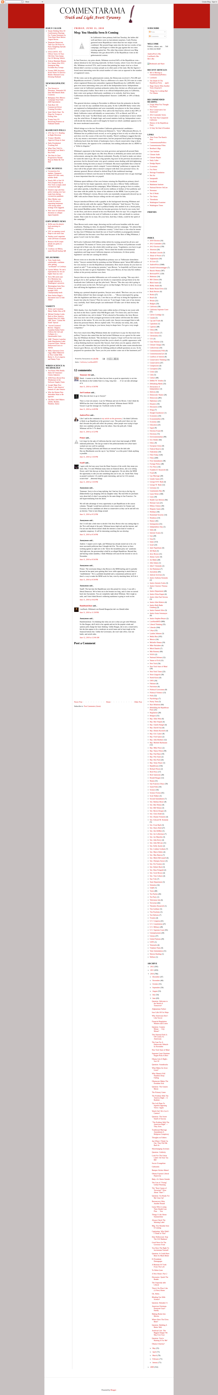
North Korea (154, 678)
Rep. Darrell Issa (156, 728)
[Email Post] (103, 359)
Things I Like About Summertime (159, 1216)
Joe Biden (153, 560)
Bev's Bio (150, 59)
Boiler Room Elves (156, 289)
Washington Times (156, 205)
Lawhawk (153, 78)
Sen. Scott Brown (156, 873)
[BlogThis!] (110, 359)
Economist (153, 166)
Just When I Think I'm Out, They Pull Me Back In (160, 1143)
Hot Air (152, 175)
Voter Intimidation (156, 951)
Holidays (153, 512)
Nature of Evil (155, 660)
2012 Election (155, 247)
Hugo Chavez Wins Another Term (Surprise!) (160, 87)
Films (152, 458)
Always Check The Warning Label (158, 1221)
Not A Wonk (154, 193)
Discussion (153, 407)
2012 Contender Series (158, 115)
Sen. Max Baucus (156, 855)
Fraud (152, 473)
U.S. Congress (155, 921)
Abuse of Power (155, 256)
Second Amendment (157, 799)
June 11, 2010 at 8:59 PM (89, 580)
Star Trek (153, 879)
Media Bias (154, 636)
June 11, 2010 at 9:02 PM (89, 600)
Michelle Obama (155, 642)
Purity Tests (154, 702)
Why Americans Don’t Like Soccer (160, 1017)
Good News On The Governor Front (159, 1244)
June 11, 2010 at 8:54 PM (89, 534)
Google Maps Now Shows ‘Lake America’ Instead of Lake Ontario (56, 387)
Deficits (152, 392)
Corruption (154, 369)
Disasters (153, 404)
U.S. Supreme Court (157, 930)
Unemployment (155, 933)
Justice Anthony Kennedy (159, 578)
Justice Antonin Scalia (157, 583)
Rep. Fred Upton (156, 737)
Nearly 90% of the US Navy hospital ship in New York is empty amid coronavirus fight (57, 184)
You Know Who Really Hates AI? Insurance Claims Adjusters (56, 373)
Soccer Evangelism (159, 1163)
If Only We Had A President (160, 128)
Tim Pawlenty (155, 912)
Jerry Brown (154, 554)
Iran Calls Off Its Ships (160, 1012)
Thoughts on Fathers (159, 1138)
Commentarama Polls (157, 351)
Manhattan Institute (157, 184)
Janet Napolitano (156, 548)
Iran (151, 536)
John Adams (154, 563)
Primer (82, 438)
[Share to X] (113, 359)
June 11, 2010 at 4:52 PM (89, 432)
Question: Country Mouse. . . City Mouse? (158, 1029)
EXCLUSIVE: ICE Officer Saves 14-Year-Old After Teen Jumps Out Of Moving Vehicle (56, 55)
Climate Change (155, 345)
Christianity (154, 336)
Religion (153, 716)
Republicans (154, 766)
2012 (152, 967)
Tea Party (153, 897)
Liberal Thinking (156, 624)
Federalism (154, 452)
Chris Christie (155, 333)
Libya (152, 630)
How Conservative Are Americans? (158, 111)
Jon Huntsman (155, 569)
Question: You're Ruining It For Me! (160, 1339)
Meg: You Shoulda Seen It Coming (160, 1227)
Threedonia (154, 199)
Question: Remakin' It (160, 1303)
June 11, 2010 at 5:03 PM (89, 457)
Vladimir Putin (155, 948)
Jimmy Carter (154, 557)
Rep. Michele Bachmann (158, 743)
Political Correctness (157, 690)
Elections (153, 434)
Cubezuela (155, 1167)
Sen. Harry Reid (155, 828)
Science (152, 790)
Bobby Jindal (154, 286)
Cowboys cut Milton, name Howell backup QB (57, 250)
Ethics (152, 443)
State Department (156, 882)
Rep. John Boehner (156, 740)
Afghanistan (154, 259)
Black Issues (154, 283)
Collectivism (154, 348)
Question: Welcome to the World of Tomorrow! (160, 1003)
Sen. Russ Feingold (157, 870)
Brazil (152, 298)
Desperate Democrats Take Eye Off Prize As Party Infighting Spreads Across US (56, 45)
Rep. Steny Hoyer (156, 763)
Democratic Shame (156, 395)
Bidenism (153, 277)
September (156, 988)
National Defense (156, 657)
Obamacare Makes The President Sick (160, 1082)
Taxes (152, 891)
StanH (82, 463)
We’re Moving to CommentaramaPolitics (158, 74)
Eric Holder (154, 440)
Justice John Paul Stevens (159, 597)
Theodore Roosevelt (157, 906)
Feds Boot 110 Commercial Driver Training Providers (55, 107)
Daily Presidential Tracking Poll (54, 144)
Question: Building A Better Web (159, 1326)
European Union (155, 446)
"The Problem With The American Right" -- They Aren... (160, 1124)
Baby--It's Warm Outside (161, 1179)
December (156, 977)
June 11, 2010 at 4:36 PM (89, 387)
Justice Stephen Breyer (158, 618)
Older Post (138, 702)
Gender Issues (155, 479)
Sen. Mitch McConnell (158, 858)
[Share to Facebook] (115, 359)
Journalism (153, 572)
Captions (153, 327)
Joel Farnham (85, 393)
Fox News (153, 169)
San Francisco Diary (157, 784)
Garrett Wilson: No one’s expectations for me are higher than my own (57, 272)
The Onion (153, 196)
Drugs (152, 410)
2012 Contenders (156, 244)
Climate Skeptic (155, 157)
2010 (152, 974)
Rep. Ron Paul (155, 760)
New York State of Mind (158, 666)
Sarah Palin (154, 787)
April (154, 1352)
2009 (152, 1367)
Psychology (154, 699)
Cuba (151, 375)
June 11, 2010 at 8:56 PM (89, 559)
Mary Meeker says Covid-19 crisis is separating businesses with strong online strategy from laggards (56, 203)
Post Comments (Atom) (92, 706)
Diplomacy (154, 401)
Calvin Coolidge (155, 315)
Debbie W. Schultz (156, 381)
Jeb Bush (153, 551)
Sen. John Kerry (155, 840)
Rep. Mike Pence (156, 748)
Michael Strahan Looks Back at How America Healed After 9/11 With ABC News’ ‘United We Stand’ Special (56, 318)
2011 (152, 970)
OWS (152, 681)
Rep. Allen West (155, 719)
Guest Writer (154, 494)
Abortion (153, 250)
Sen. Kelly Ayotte (156, 846)
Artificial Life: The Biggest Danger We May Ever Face (160, 1333)
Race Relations (155, 705)
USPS (152, 942)
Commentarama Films (158, 145)
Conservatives (155, 363)
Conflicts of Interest (157, 357)
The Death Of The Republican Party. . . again (159, 82)
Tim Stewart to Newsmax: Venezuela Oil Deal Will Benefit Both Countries (57, 91)
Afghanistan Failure (159, 1009)
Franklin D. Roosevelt (158, 470)
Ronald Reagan (155, 778)
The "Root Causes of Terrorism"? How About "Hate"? (159, 1190)
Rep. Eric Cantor (156, 734)
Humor (152, 521)
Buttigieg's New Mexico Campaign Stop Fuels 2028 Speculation (56, 100)
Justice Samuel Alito (157, 610)
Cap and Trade (155, 321)
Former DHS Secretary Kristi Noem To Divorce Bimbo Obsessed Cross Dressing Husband (56, 74)
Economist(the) (155, 419)
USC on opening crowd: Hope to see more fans (56, 232)
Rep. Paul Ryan (155, 754)
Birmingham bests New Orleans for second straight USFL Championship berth (56, 289)
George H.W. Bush (156, 482)
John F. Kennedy (156, 566)
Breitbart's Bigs (155, 148)
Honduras (153, 518)
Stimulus (153, 885)
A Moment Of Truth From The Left (159, 1266)
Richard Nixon (155, 769)
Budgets (152, 304)
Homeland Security (157, 515)
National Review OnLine (159, 187)
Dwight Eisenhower (157, 413)
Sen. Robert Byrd (156, 867)
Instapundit (154, 178)
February (155, 1359)
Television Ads (155, 900)
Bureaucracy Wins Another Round (158, 1202)
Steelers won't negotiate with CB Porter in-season (57, 238)
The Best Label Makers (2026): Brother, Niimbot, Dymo (56, 402)
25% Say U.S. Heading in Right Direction (56, 134)
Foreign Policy (155, 464)
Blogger (113, 1390)
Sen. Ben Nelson (156, 805)
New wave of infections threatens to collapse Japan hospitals (56, 213)
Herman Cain (154, 503)
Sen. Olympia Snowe (157, 861)
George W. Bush (155, 485)
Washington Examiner (158, 202)
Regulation (153, 713)
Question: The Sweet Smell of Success (159, 1118)
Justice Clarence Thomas (158, 586)
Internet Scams (155, 533)
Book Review (154, 292)
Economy (153, 422)
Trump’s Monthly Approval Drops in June (56, 139)
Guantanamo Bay (156, 491)
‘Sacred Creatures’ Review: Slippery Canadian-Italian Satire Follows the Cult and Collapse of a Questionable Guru (56, 331)
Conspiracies (154, 366)
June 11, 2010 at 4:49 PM (89, 409)
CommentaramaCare (157, 354)
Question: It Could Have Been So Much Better (160, 1255)
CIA (151, 339)
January (155, 1362)
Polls (151, 696)
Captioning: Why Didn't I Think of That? (160, 1232)
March (154, 1355)
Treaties (152, 918)
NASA (152, 654)
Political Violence (156, 693)
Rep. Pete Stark (155, 757)
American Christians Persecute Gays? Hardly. (159, 1308)
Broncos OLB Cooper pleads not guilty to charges (55, 244)
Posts (153, 32)
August (155, 991)
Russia (152, 781)
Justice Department (156, 591)
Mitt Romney (154, 651)
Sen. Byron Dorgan (157, 811)
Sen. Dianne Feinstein (157, 817)
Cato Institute (154, 151)
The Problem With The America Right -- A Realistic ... (160, 1098)
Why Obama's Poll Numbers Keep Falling (158, 1076)
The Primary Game (159, 1092)
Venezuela (153, 945)
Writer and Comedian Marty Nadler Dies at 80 (56, 310)
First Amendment (156, 461)
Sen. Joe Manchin (156, 837)
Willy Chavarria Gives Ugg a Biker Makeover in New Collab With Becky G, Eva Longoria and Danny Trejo (56, 355)
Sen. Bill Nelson (155, 808)
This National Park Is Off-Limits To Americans (159, 1037)
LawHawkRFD (93, 362)
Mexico (152, 639)
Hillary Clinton (155, 506)
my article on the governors (112, 418)
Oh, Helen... (156, 1294)
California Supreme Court (159, 310)
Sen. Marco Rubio (156, 852)
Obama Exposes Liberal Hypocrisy (160, 1175)
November (156, 980)
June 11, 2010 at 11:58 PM (89, 612)
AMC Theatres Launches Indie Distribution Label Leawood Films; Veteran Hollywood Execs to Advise (57, 343)
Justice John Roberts (157, 602)
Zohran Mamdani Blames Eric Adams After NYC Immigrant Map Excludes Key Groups (57, 64)
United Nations (155, 939)
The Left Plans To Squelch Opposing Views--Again (159, 1105)
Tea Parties (154, 894)
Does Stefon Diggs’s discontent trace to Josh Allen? (56, 298)
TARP (152, 888)
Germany (153, 488)
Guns (151, 497)
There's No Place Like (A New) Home (160, 1289)
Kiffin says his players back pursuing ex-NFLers (56, 226)
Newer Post (78, 702)
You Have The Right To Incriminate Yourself (160, 1249)
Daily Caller (154, 160)
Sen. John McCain (156, 843)
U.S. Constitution (156, 924)
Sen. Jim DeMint (156, 831)
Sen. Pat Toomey (156, 864)
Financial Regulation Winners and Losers (160, 1023)
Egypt (152, 428)
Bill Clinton (154, 280)
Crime (152, 372)
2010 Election (155, 241)
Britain (152, 301)
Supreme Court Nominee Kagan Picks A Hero (161, 1055)
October (155, 984)
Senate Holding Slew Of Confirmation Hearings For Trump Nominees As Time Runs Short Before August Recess (57, 35)
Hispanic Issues (155, 509)
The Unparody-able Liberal (159, 1284)
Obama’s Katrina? (158, 1344)
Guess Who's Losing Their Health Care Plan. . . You (159, 1209)
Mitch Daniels (155, 648)
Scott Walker (154, 796)
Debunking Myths (156, 384)
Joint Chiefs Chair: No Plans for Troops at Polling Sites (56, 114)
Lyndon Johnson (155, 633)
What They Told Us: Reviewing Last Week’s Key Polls (56, 150)
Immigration (154, 524)
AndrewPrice (85, 415)
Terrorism (153, 903)
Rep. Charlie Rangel (157, 725)
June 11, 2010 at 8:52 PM (89, 514)
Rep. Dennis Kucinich (157, 731)
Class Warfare (155, 342)
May (154, 1348)
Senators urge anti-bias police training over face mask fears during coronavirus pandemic (56, 193)
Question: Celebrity (159, 1152)
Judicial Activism (156, 575)
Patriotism (153, 687)
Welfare (152, 957)
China (152, 330)
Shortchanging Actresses (160, 1149)
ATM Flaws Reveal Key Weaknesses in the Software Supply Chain (56, 380)
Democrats (153, 398)
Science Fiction (155, 793)
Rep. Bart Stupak (156, 722)
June (154, 998)
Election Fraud (155, 431)
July (154, 995)
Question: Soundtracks (160, 1065)
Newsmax (153, 190)
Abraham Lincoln (156, 253)
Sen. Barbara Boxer (157, 802)
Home (108, 702)
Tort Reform (154, 915)
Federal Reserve (155, 449)
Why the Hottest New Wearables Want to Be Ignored (56, 394)
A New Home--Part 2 (159, 1274)
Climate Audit (155, 154)
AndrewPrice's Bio (154, 54)
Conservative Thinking (158, 360)
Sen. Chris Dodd (156, 814)
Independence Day (156, 527)
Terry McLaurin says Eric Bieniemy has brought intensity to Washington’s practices (56, 280)
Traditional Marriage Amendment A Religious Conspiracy (160, 1132)
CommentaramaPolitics (158, 142)
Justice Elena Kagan (157, 594)
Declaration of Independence (155, 388)
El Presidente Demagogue (157, 1260)
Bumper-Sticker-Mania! (160, 1170)
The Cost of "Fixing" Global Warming (159, 1184)
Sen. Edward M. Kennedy (159, 820)
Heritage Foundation (157, 172)
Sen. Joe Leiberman (157, 834)
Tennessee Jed (85, 375)
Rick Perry (153, 772)
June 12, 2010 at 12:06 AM (89, 637)
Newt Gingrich (155, 675)
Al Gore (153, 262)
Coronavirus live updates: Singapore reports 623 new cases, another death (56, 174)
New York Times (156, 672)
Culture (152, 378)
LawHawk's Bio (153, 56)
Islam (152, 542)
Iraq (151, 539)
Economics (154, 416)
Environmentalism (156, 437)
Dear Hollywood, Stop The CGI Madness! (160, 1238)
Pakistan (153, 684)
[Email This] (108, 359)
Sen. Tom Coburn (156, 876)
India (151, 530)
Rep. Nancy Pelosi (156, 751)
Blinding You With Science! (158, 1298)
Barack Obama (155, 271)
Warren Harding (155, 954)
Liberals (153, 627)
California (83, 362)
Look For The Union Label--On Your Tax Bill (160, 1158)
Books (152, 295)
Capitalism (153, 324)
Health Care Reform (157, 500)
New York (153, 663)
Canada (152, 318)
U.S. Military (154, 927)
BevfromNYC (155, 274)
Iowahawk (153, 181)
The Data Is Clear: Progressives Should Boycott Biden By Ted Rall (56, 159)
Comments (155, 36)
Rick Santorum (155, 775)
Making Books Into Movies (159, 1315)
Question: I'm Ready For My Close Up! (161, 1197)
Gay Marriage (155, 476)
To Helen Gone (157, 1270)
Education (153, 425)
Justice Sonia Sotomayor (158, 613)
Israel (152, 545)
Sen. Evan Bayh (155, 825)
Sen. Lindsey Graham (157, 849)
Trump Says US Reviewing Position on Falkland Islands (56, 122)
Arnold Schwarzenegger (158, 268)
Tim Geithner (154, 909)
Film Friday (154, 455)
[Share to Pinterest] (117, 359)
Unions (152, 936)
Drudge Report (155, 163)
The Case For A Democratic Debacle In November (160, 1044)
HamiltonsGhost (86, 606)
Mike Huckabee (155, 645)
